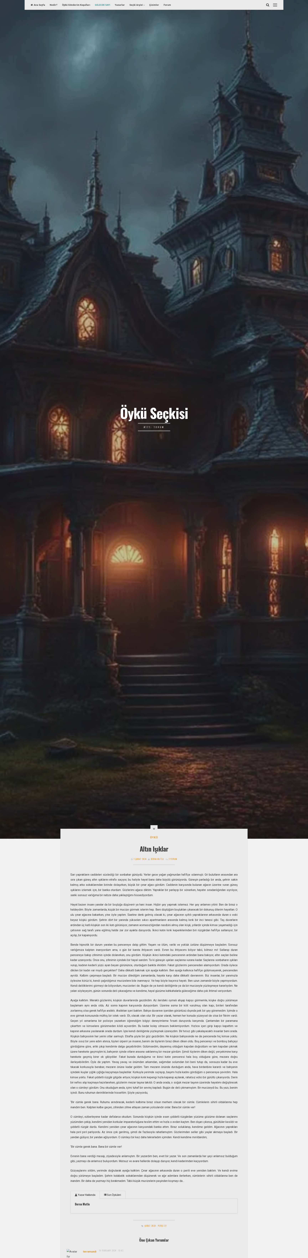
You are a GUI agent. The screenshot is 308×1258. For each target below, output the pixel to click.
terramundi (89, 1251)
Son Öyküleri (113, 1194)
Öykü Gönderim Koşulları (76, 5)
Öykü (154, 837)
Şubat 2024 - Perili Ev (156, 1225)
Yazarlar (120, 5)
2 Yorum (173, 859)
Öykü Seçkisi (154, 413)
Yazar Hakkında (86, 1194)
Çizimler (154, 5)
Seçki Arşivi (136, 5)
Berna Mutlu (157, 859)
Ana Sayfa (39, 5)
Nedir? (53, 5)
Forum (167, 5)
